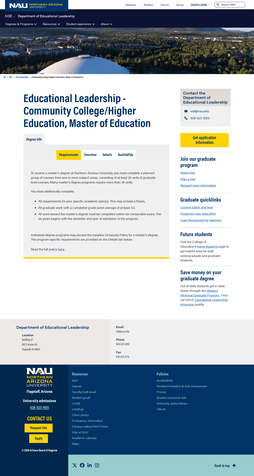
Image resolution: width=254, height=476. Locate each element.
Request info (38, 427)
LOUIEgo (78, 409)
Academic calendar (84, 438)
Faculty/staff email (84, 392)
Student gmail (81, 397)
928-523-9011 (39, 407)
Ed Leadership (22, 77)
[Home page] (36, 5)
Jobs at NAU (80, 432)
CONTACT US (39, 418)
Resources (50, 24)
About (105, 24)
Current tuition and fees (196, 207)
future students (207, 246)
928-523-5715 (122, 356)
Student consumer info (172, 397)
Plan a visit (187, 179)
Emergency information (87, 420)
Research (131, 4)
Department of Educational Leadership (46, 16)
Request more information (198, 185)
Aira (74, 380)
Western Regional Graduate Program (199, 292)
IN (5, 77)
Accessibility (165, 380)
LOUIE (76, 403)
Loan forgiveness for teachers (200, 220)
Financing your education (198, 213)
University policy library (172, 403)
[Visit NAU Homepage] (39, 377)
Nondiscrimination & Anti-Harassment (182, 386)
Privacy (161, 392)
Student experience (78, 24)
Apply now (187, 172)
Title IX (161, 409)
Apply (38, 438)
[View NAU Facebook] (82, 465)
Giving (179, 4)
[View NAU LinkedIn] (89, 465)
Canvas (77, 386)
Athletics (148, 4)
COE (8, 16)
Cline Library (80, 415)
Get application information (204, 139)
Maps (75, 443)
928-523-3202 (122, 344)
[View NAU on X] (74, 465)
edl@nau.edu (122, 331)
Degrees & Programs (19, 24)
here (61, 249)
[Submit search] (217, 4)
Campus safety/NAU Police (90, 426)
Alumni (165, 4)
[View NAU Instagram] (97, 465)
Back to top (222, 465)
